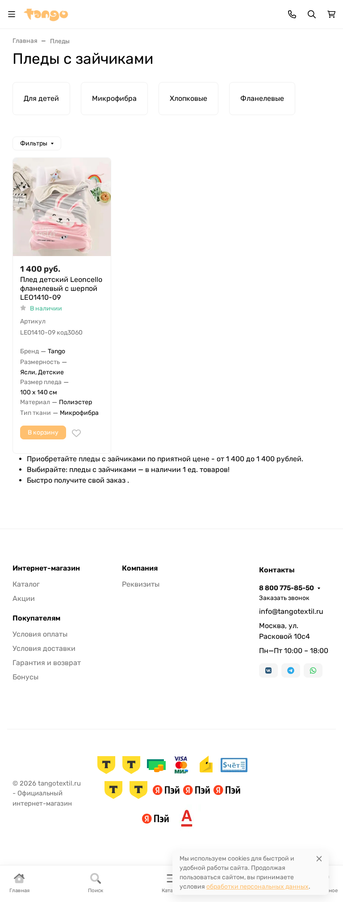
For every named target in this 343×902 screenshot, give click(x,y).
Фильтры (33, 143)
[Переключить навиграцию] (12, 14)
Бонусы (25, 677)
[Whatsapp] (313, 670)
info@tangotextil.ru (291, 611)
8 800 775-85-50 (286, 588)
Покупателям (36, 618)
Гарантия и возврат (47, 662)
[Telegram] (290, 670)
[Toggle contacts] (292, 14)
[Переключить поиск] (312, 14)
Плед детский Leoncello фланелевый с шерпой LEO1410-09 (61, 288)
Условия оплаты (40, 634)
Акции (24, 598)
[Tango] (46, 13)
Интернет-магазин (46, 568)
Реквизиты (140, 584)
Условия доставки (44, 648)
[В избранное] (76, 433)
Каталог (26, 584)
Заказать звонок (284, 598)
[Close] (319, 858)
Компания (140, 568)
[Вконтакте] (268, 670)
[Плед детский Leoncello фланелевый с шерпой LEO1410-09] (62, 207)
